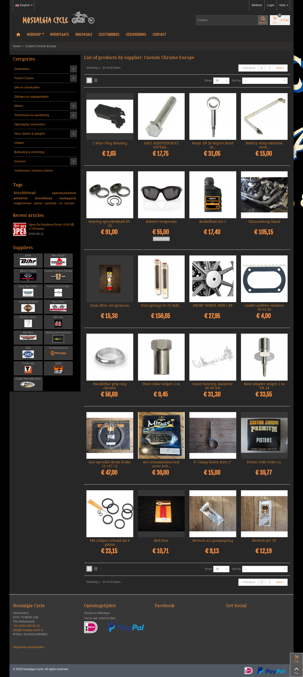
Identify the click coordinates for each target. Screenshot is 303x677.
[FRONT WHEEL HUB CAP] (212, 278)
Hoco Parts (58, 301)
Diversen (20, 161)
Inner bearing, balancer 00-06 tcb (213, 386)
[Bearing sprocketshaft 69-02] (109, 194)
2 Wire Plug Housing (110, 143)
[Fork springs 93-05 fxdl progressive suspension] (161, 278)
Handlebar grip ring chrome (110, 386)
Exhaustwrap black (264, 221)
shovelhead (46, 198)
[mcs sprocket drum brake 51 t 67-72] (109, 435)
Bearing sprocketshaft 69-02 (110, 223)
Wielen (18, 106)
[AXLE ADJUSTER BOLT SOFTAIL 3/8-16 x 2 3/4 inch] (161, 116)
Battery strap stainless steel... (264, 145)
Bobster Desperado (161, 221)
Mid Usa (58, 317)
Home (17, 46)
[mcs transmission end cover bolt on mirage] (161, 435)
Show (208, 80)
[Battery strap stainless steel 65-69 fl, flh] (264, 116)
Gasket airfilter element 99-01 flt (264, 307)
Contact (159, 34)
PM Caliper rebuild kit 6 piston (110, 542)
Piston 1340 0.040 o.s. (264, 462)
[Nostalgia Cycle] (57, 17)
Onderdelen (22, 69)
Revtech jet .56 (264, 540)
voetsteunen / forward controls (33, 170)
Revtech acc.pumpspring (212, 540)
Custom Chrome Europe (58, 270)
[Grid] (89, 80)
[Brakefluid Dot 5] (212, 194)
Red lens (161, 540)
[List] (95, 80)
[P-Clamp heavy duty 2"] (212, 435)
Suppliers (23, 247)
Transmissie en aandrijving (31, 115)
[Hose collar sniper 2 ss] (161, 357)
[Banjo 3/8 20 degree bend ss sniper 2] (212, 116)
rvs (61, 203)
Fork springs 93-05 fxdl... (161, 305)
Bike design (58, 255)
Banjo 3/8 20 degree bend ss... (212, 145)
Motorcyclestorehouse (58, 332)
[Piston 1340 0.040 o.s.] (264, 435)
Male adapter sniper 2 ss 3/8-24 (264, 386)
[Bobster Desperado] (161, 194)
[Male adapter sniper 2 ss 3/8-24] (264, 357)
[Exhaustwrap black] (264, 194)
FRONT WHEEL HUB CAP (213, 305)
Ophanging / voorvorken (29, 124)
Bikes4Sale (84, 34)
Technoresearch (58, 347)
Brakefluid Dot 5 (212, 221)
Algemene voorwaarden (28, 647)
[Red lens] (161, 513)
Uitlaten (19, 143)
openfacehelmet (64, 193)
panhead (51, 203)
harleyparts (67, 198)
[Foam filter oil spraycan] (109, 278)
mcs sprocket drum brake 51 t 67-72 (110, 464)
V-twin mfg (28, 363)
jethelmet (23, 198)
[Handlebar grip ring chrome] (109, 357)
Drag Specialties (28, 286)
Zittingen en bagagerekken (31, 96)
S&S (28, 347)
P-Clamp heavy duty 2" (213, 462)
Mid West (28, 332)
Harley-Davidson (28, 301)
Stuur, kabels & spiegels (29, 133)
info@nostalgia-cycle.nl (28, 630)
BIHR (28, 255)
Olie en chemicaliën (27, 87)
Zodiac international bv (28, 378)
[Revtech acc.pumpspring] (212, 513)
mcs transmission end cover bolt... (161, 464)
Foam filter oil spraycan (109, 305)
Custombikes (109, 34)
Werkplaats (59, 34)
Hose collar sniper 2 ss (161, 384)
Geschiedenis (136, 34)
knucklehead (32, 193)
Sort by (236, 80)
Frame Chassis (24, 78)
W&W (58, 363)
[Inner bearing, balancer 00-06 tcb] (212, 357)
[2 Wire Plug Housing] (109, 116)
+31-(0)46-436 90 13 (26, 625)
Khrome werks (28, 317)
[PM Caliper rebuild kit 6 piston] (109, 513)
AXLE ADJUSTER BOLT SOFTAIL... (161, 145)
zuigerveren (23, 203)
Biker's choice (28, 270)
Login (270, 5)
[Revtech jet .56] (264, 513)
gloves (38, 203)
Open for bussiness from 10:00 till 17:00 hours (51, 226)
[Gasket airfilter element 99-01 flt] (264, 278)
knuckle (70, 203)
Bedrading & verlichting (29, 152)
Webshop (34, 34)
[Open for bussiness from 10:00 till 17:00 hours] (19, 229)
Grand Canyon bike (58, 286)
